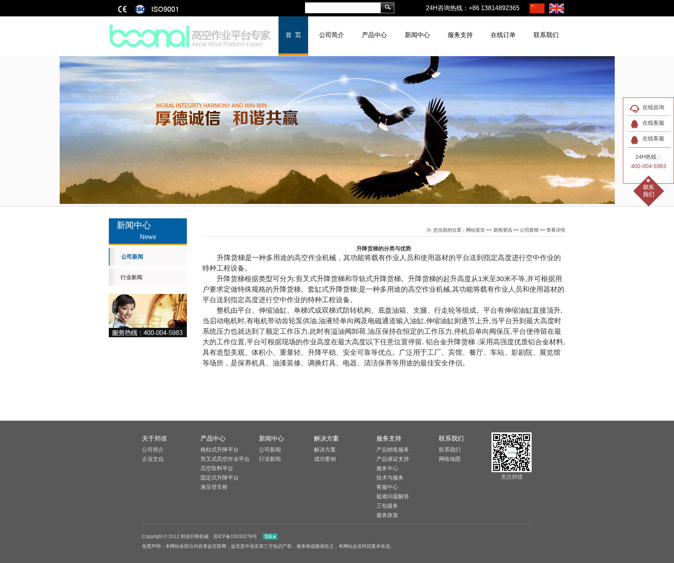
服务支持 (460, 35)
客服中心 (387, 487)
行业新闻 (131, 277)
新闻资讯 (502, 230)
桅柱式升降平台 (219, 449)
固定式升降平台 (219, 477)
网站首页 (475, 230)
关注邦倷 (512, 477)
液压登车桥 (214, 487)
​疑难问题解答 (392, 496)
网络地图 (450, 459)
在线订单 (503, 35)
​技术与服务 (390, 477)
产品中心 (374, 35)
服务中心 (387, 468)
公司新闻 (132, 256)
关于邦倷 (154, 438)
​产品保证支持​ (392, 459)
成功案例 (325, 459)
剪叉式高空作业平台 (225, 459)
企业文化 (153, 459)
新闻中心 (417, 35)
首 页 (293, 35)
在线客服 (653, 123)
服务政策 (387, 515)
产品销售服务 (392, 449)
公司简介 (331, 35)
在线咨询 (653, 107)
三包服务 (387, 506)
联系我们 (546, 35)
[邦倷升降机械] (190, 35)
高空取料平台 (216, 468)
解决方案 (326, 438)
